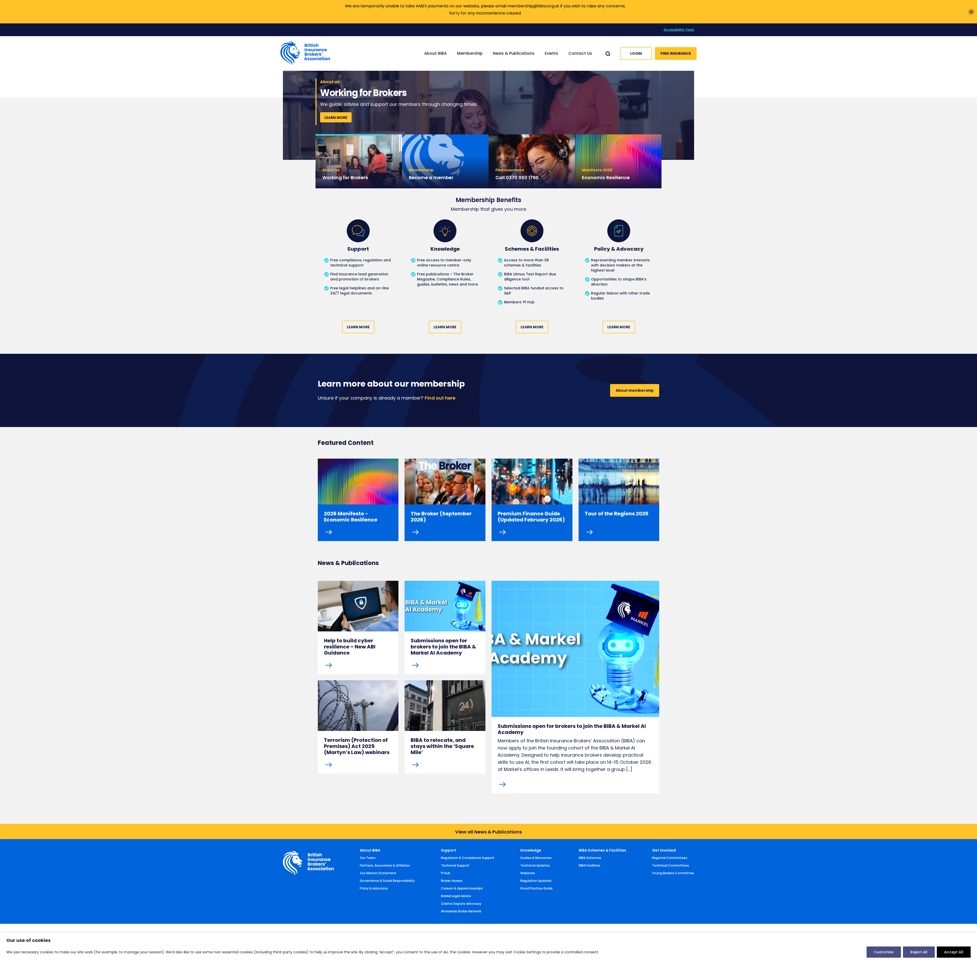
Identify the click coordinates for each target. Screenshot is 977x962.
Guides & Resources (536, 858)
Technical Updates (535, 865)
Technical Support (455, 865)
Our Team (368, 858)
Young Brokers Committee (673, 873)
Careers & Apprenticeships (462, 888)
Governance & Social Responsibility (387, 881)
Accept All (953, 952)
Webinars (527, 873)
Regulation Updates (536, 881)
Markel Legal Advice (456, 896)
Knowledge (530, 850)
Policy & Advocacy (374, 888)
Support (448, 850)
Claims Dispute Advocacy (461, 903)
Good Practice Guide (536, 888)
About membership (635, 390)
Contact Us (580, 53)
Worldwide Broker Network (461, 911)
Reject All (918, 952)
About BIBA (370, 850)
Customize (884, 952)
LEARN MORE (335, 124)
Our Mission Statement (378, 873)
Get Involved (664, 850)
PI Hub (445, 873)
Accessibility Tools (679, 29)
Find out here (440, 398)
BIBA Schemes (590, 858)
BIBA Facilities (589, 865)
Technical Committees (670, 865)
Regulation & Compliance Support (467, 858)
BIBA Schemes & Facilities (602, 850)
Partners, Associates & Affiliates (385, 865)
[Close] (971, 12)
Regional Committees (669, 858)
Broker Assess (452, 881)
